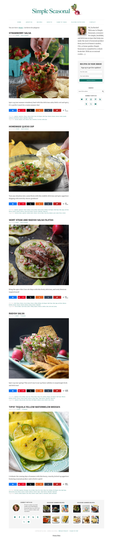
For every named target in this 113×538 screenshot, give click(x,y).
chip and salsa (22, 400)
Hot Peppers (39, 116)
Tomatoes (35, 211)
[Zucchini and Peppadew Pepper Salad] (77, 512)
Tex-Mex (39, 119)
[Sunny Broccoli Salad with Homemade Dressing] (46, 512)
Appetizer (16, 116)
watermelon (45, 493)
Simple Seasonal (56, 9)
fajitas (28, 306)
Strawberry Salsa (20, 33)
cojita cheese (24, 306)
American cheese (18, 213)
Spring (30, 304)
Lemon (42, 400)
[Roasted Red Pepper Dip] (46, 523)
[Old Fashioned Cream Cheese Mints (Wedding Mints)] (86, 512)
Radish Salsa (16, 313)
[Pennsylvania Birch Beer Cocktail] (65, 512)
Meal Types (45, 116)
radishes (44, 306)
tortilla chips (44, 119)
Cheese (25, 209)
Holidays (46, 209)
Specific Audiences (20, 211)
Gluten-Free (39, 396)
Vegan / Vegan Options (40, 398)
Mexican (49, 116)
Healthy (44, 396)
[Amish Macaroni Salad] (95, 523)
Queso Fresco (59, 213)
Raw (16, 491)
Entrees (32, 303)
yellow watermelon (53, 493)
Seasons (57, 116)
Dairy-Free (28, 396)
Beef (15, 303)
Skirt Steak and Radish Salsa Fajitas (31, 220)
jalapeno (20, 119)
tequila (37, 493)
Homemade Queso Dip (21, 126)
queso (54, 213)
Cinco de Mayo (34, 209)
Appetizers (21, 116)
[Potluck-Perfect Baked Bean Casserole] (95, 512)
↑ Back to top (73, 531)
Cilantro (25, 116)
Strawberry (34, 119)
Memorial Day (12, 491)
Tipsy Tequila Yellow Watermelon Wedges (34, 406)
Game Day (46, 213)
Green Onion (28, 400)
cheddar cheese (30, 213)
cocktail (20, 493)
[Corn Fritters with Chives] (56, 523)
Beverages (26, 490)
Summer (21, 118)
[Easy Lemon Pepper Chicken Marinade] (77, 523)
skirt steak (51, 306)
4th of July (16, 490)
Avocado (16, 119)
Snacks (61, 116)
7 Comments (23, 315)
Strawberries (16, 118)
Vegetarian (30, 118)
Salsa (30, 119)
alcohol (16, 493)
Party (30, 493)
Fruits (35, 116)
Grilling (35, 303)
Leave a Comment (24, 35)
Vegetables (25, 118)
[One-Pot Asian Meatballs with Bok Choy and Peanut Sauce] (86, 523)
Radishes (11, 304)
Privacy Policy (63, 531)
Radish (46, 400)
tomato (64, 213)
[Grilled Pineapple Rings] (65, 523)
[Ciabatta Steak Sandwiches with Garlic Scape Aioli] (56, 512)
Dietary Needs (31, 116)
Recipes (53, 116)
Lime (24, 119)
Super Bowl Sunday (29, 211)
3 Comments (24, 409)
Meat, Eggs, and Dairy (64, 209)
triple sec (41, 493)
